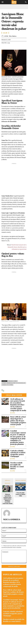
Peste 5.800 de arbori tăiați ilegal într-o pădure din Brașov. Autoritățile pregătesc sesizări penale (18, 420)
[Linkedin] (17, 46)
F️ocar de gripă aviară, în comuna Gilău (20, 494)
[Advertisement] (14, 178)
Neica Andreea (12, 36)
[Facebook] (3, 46)
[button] (2, 2)
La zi (12, 412)
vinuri (11, 384)
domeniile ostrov (12, 381)
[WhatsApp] (13, 46)
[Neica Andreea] (3, 36)
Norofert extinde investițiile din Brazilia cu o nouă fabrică (17, 465)
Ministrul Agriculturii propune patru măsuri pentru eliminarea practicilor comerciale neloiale (7, 499)
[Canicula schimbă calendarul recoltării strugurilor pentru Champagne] (5, 453)
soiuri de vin (5, 384)
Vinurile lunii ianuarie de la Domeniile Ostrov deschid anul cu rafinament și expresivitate (17, 247)
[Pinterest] (10, 46)
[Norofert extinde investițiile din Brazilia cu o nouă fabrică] (5, 465)
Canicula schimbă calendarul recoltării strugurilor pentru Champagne (17, 453)
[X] (6, 46)
